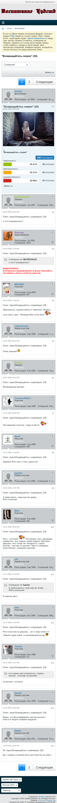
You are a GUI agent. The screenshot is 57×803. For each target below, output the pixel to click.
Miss (17, 511)
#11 (52, 574)
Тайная (18, 646)
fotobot (18, 91)
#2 (53, 212)
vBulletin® (41, 797)
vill (16, 559)
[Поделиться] (52, 100)
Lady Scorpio (21, 326)
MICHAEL (19, 284)
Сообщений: (42, 99)
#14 (52, 708)
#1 (53, 107)
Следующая (44, 81)
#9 (53, 488)
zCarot (40, 800)
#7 (53, 413)
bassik (18, 693)
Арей (17, 436)
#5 (53, 341)
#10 (52, 527)
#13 (52, 663)
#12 (52, 623)
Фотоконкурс (20, 28)
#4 (53, 301)
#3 (53, 249)
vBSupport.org (50, 800)
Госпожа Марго (23, 398)
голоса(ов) (49, 164)
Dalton (18, 730)
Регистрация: (21, 99)
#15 (52, 746)
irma (17, 607)
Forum (9, 28)
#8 (53, 453)
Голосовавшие (47, 158)
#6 (53, 378)
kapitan (18, 473)
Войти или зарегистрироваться (40, 2)
